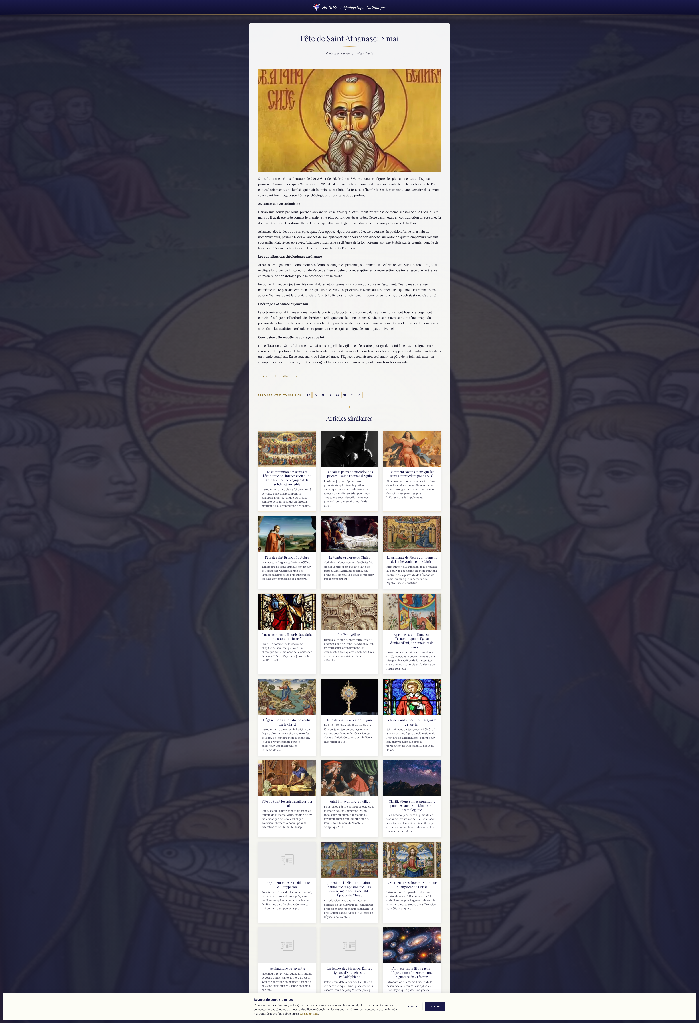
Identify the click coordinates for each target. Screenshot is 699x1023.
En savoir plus (309, 1013)
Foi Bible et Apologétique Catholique (354, 7)
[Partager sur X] (315, 395)
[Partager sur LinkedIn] (330, 395)
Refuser (412, 1006)
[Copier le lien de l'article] (359, 395)
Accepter (435, 1006)
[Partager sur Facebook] (308, 395)
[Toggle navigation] (11, 7)
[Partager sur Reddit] (323, 395)
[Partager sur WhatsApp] (337, 395)
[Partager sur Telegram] (344, 395)
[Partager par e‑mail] (352, 395)
